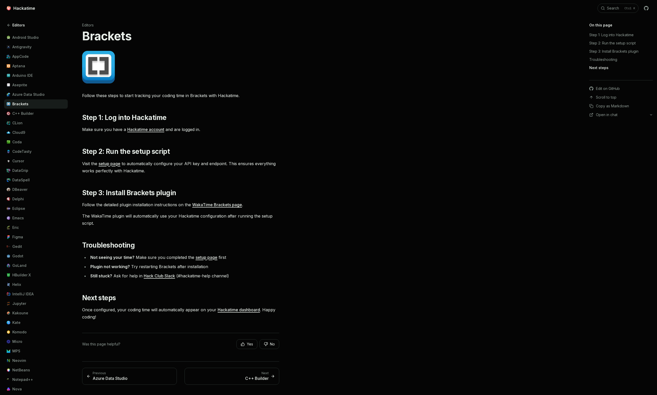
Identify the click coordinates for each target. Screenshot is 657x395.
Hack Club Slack (159, 275)
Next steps (99, 298)
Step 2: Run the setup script (126, 151)
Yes (250, 344)
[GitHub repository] (646, 8)
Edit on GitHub (608, 88)
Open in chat (606, 114)
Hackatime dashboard (239, 309)
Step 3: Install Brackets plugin (129, 193)
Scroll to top (606, 97)
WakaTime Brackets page (217, 204)
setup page (109, 163)
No (272, 344)
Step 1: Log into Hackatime (124, 117)
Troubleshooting (108, 245)
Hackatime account (145, 129)
